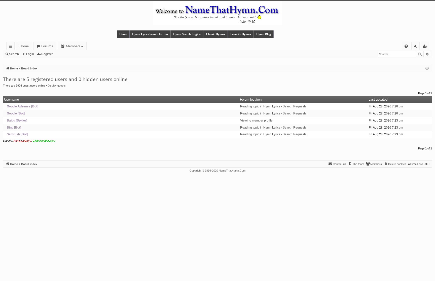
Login (30, 54)
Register (47, 54)
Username (11, 99)
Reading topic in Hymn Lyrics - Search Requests (273, 106)
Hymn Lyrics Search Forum (150, 34)
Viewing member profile (256, 120)
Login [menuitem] (416, 47)
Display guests (57, 85)
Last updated (378, 99)
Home (123, 34)
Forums (47, 46)
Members (73, 46)
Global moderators (44, 140)
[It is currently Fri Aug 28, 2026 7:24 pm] (427, 68)
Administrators (22, 140)
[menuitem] (406, 46)
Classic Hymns (215, 34)
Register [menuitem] (426, 47)
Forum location (251, 99)
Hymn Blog (263, 34)
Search (14, 54)
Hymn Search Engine (187, 34)
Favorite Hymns (240, 34)
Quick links (11, 47)
